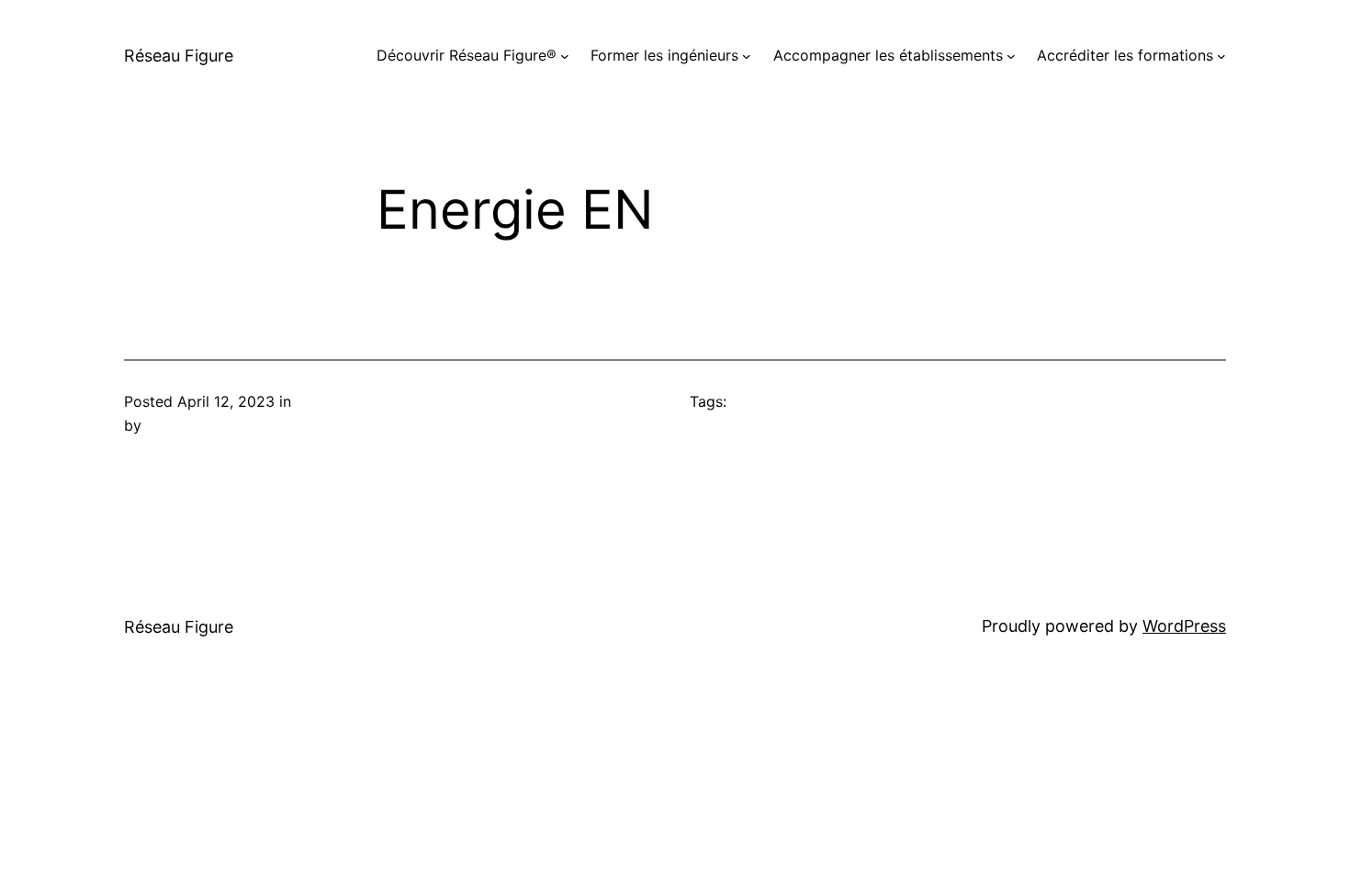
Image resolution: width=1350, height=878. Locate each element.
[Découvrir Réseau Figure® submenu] (564, 56)
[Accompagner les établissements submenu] (1011, 56)
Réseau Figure (178, 55)
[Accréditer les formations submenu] (1221, 56)
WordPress (1184, 626)
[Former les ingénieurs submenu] (746, 56)
